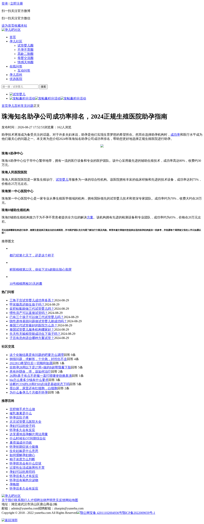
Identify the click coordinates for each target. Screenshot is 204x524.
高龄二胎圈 (25, 54)
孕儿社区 (16, 41)
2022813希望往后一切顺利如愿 (31, 363)
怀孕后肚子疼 (19, 417)
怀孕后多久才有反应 (24, 476)
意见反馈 (59, 500)
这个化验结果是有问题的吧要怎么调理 (37, 354)
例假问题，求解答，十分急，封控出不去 (38, 359)
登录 (5, 3)
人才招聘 (33, 500)
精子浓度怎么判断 (22, 459)
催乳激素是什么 (21, 413)
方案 (90, 217)
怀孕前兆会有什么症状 (25, 463)
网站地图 (71, 500)
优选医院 (16, 79)
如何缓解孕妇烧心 (22, 455)
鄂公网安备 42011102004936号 (101, 512)
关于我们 (8, 500)
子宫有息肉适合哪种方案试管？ (32, 338)
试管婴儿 (62, 179)
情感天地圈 (25, 62)
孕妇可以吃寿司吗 (22, 471)
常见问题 (27, 105)
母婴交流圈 (25, 58)
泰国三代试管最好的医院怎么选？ (33, 325)
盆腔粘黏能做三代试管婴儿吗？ (32, 308)
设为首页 (8, 25)
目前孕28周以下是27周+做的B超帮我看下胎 (40, 367)
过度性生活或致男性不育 (27, 467)
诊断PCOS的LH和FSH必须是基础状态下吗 (40, 384)
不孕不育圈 (25, 49)
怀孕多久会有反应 (22, 430)
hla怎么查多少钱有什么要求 (29, 380)
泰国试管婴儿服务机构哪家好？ (32, 329)
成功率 (175, 134)
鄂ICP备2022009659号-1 (138, 512)
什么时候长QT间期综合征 (28, 438)
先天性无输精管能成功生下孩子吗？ (35, 333)
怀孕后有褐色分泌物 (24, 480)
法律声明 (46, 500)
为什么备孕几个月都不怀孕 (29, 392)
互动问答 (24, 70)
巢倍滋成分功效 (21, 442)
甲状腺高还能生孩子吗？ (27, 304)
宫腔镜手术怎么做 (22, 409)
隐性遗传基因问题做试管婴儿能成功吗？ (38, 321)
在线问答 (16, 66)
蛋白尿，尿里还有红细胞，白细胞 (33, 388)
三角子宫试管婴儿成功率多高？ (32, 300)
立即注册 (16, 3)
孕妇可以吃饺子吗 (22, 426)
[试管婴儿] (11, 29)
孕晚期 (14, 484)
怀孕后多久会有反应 (24, 488)
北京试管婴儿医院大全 (25, 421)
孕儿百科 (16, 74)
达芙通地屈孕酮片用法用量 (29, 434)
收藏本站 (20, 25)
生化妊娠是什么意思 (24, 451)
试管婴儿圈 (25, 45)
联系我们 (20, 500)
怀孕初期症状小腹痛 (24, 446)
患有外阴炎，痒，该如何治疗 (30, 371)
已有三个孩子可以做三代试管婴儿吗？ (37, 317)
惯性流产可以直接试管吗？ (29, 313)
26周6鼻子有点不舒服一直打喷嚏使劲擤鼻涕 (41, 375)
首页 (13, 37)
